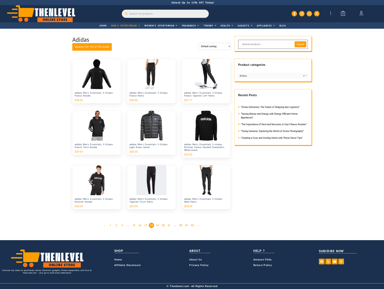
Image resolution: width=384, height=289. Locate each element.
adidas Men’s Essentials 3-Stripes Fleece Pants (148, 94)
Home (103, 25)
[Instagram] (301, 13)
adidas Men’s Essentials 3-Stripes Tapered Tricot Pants (148, 200)
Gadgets (243, 25)
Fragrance (189, 25)
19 (157, 225)
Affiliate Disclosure (127, 265)
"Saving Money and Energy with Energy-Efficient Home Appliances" (269, 115)
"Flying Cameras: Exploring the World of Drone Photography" (272, 131)
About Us (195, 259)
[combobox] (273, 75)
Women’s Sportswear (159, 25)
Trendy (208, 25)
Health (225, 25)
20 (163, 225)
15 (134, 225)
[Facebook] (294, 13)
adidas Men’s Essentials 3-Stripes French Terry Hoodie (94, 146)
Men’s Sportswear (124, 25)
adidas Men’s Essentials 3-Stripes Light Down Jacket (148, 146)
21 (169, 225)
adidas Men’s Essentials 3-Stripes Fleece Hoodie (94, 94)
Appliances (264, 25)
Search (300, 44)
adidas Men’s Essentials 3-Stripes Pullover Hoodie (94, 200)
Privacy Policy (198, 265)
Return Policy (262, 265)
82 (192, 225)
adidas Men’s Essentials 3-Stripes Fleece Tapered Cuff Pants (203, 94)
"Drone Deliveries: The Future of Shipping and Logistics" (270, 107)
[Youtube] (309, 13)
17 (145, 225)
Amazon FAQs (262, 259)
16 (139, 225)
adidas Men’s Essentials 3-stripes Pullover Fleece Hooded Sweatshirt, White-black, (204, 147)
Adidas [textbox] (272, 75)
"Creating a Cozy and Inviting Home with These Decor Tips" (272, 137)
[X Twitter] (317, 13)
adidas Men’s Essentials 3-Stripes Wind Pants (203, 200)
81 (186, 225)
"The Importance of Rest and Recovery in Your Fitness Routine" (274, 124)
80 (180, 225)
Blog (282, 25)
